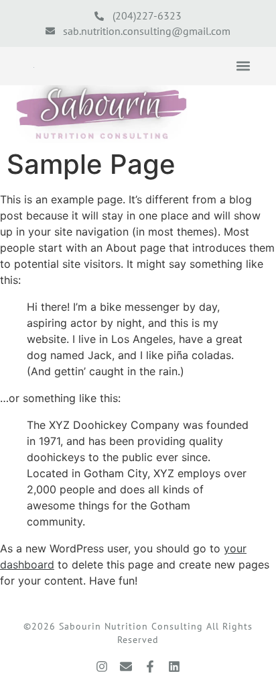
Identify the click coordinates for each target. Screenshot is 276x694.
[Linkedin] (174, 666)
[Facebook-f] (150, 666)
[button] (243, 66)
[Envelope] (126, 666)
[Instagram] (102, 666)
